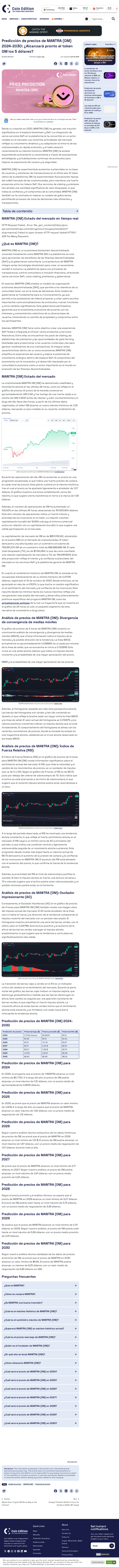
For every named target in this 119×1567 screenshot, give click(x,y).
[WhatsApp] (76, 63)
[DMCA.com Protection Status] (103, 1554)
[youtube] (25, 1551)
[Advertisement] (100, 183)
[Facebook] (55, 63)
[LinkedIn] (66, 63)
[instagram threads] (15, 1551)
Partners (65, 1547)
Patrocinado (38, 1546)
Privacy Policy (67, 1555)
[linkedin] (22, 1551)
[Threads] (71, 63)
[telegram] (9, 1551)
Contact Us (66, 1533)
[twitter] (5, 1551)
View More (109, 44)
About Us (65, 1530)
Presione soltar (39, 1542)
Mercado (14, 19)
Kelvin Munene (8, 57)
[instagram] (12, 1551)
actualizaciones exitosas (16, 602)
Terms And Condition (70, 1551)
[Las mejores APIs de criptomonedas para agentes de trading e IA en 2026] (109, 109)
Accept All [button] (111, 1562)
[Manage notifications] (114, 1562)
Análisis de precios (14, 1484)
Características (29, 19)
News (4, 19)
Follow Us (65, 1537)
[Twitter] (60, 63)
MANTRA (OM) (28, 1484)
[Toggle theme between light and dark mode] (87, 19)
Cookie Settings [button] (97, 1562)
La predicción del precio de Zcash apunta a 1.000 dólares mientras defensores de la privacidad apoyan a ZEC (100, 59)
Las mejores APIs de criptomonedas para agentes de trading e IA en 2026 (92, 109)
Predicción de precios (42, 1484)
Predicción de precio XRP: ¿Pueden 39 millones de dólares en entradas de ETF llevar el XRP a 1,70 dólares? (92, 124)
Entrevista (37, 1553)
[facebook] (18, 1551)
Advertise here (72, 1462)
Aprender (44, 19)
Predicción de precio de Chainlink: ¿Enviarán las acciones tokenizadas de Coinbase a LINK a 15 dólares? (93, 94)
